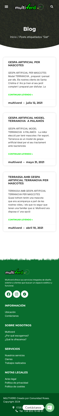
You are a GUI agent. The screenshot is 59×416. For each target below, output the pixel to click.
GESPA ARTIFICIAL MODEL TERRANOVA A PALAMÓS (26, 119)
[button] (6, 6)
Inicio (13, 37)
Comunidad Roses (39, 398)
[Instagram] (16, 294)
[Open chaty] (49, 407)
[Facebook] (8, 294)
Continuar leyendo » (20, 94)
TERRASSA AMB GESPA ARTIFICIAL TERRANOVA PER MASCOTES (28, 180)
